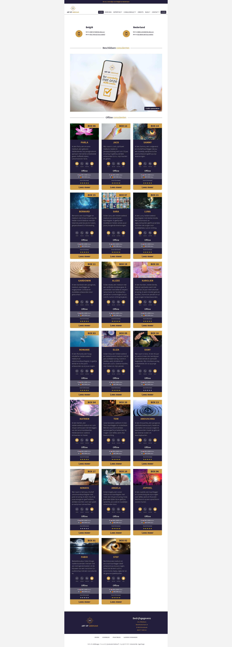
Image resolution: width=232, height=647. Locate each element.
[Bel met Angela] (113, 510)
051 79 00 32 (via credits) (97, 35)
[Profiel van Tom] (116, 408)
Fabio (84, 557)
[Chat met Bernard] (87, 234)
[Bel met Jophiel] (145, 510)
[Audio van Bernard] (77, 234)
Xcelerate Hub (133, 644)
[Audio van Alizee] (108, 303)
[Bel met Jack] (113, 165)
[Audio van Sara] (108, 234)
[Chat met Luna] (150, 234)
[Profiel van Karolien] (147, 270)
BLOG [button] (147, 12)
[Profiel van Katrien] (84, 408)
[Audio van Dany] (140, 372)
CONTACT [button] (155, 12)
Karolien (147, 280)
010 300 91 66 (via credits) (145, 35)
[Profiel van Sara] (116, 201)
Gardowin (84, 280)
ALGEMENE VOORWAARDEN (130, 637)
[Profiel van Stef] (116, 546)
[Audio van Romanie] (77, 372)
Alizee (116, 280)
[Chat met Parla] (87, 165)
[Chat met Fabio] (87, 579)
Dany (147, 350)
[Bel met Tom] (113, 441)
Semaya (84, 488)
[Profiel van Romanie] (84, 339)
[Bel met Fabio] (82, 579)
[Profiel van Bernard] (84, 201)
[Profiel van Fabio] (84, 546)
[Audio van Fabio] (77, 579)
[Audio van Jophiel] (140, 510)
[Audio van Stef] (108, 579)
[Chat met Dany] (150, 372)
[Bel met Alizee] (113, 303)
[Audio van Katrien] (77, 441)
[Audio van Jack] (108, 165)
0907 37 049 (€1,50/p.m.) (97, 32)
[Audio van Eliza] (108, 372)
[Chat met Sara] (118, 234)
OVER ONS (108, 12)
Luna (147, 211)
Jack (116, 142)
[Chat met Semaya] (87, 510)
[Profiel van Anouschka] (147, 408)
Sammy (147, 142)
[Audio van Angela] (108, 510)
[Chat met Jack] (118, 165)
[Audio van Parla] (77, 165)
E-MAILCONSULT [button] (129, 12)
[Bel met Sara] (113, 234)
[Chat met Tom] (118, 441)
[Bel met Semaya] (82, 510)
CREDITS (140, 12)
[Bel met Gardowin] (82, 303)
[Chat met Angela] (118, 510)
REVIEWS (97, 637)
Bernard (84, 211)
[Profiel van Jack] (116, 131)
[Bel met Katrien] (82, 441)
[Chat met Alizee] (118, 303)
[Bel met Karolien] (145, 303)
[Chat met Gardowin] (87, 303)
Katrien (84, 419)
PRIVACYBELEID (117, 637)
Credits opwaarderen (152, 109)
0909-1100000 (84, 175)
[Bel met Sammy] (145, 165)
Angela (116, 488)
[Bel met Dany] (145, 372)
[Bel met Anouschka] (145, 441)
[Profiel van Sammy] (147, 131)
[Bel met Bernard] (82, 234)
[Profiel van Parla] (84, 131)
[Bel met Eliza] (113, 372)
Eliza (116, 350)
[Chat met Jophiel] (150, 510)
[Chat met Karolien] (150, 303)
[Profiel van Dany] (147, 339)
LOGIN (163, 12)
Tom (115, 419)
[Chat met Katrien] (87, 441)
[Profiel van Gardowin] (84, 270)
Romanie (84, 350)
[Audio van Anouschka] (140, 441)
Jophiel (147, 488)
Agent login (141, 644)
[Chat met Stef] (118, 579)
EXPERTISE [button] (117, 12)
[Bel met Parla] (82, 165)
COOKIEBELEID (106, 637)
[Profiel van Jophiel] (147, 477)
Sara (116, 211)
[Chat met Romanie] (87, 372)
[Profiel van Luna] (147, 201)
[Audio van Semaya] (77, 510)
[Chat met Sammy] (150, 165)
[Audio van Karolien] (140, 303)
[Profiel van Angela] (116, 477)
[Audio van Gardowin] (77, 303)
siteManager (96, 644)
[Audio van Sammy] (140, 165)
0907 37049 (84, 177)
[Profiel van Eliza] (116, 339)
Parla (84, 142)
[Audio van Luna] (140, 234)
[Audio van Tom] (108, 441)
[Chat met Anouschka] (150, 441)
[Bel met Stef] (113, 579)
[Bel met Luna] (145, 234)
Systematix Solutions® (113, 644)
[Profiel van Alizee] (116, 270)
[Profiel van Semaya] (84, 477)
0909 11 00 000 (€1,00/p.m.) (145, 32)
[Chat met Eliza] (118, 372)
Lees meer (84, 187)
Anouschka (147, 419)
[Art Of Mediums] (73, 9)
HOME (101, 12)
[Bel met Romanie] (82, 372)
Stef (116, 557)
